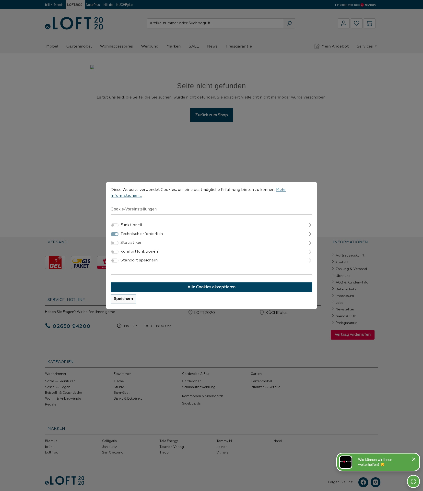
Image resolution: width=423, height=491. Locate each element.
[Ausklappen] (310, 224)
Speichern (123, 299)
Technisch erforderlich (141, 234)
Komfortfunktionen (139, 252)
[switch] (114, 225)
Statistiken (131, 243)
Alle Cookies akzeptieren (211, 287)
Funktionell (131, 225)
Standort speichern (139, 261)
